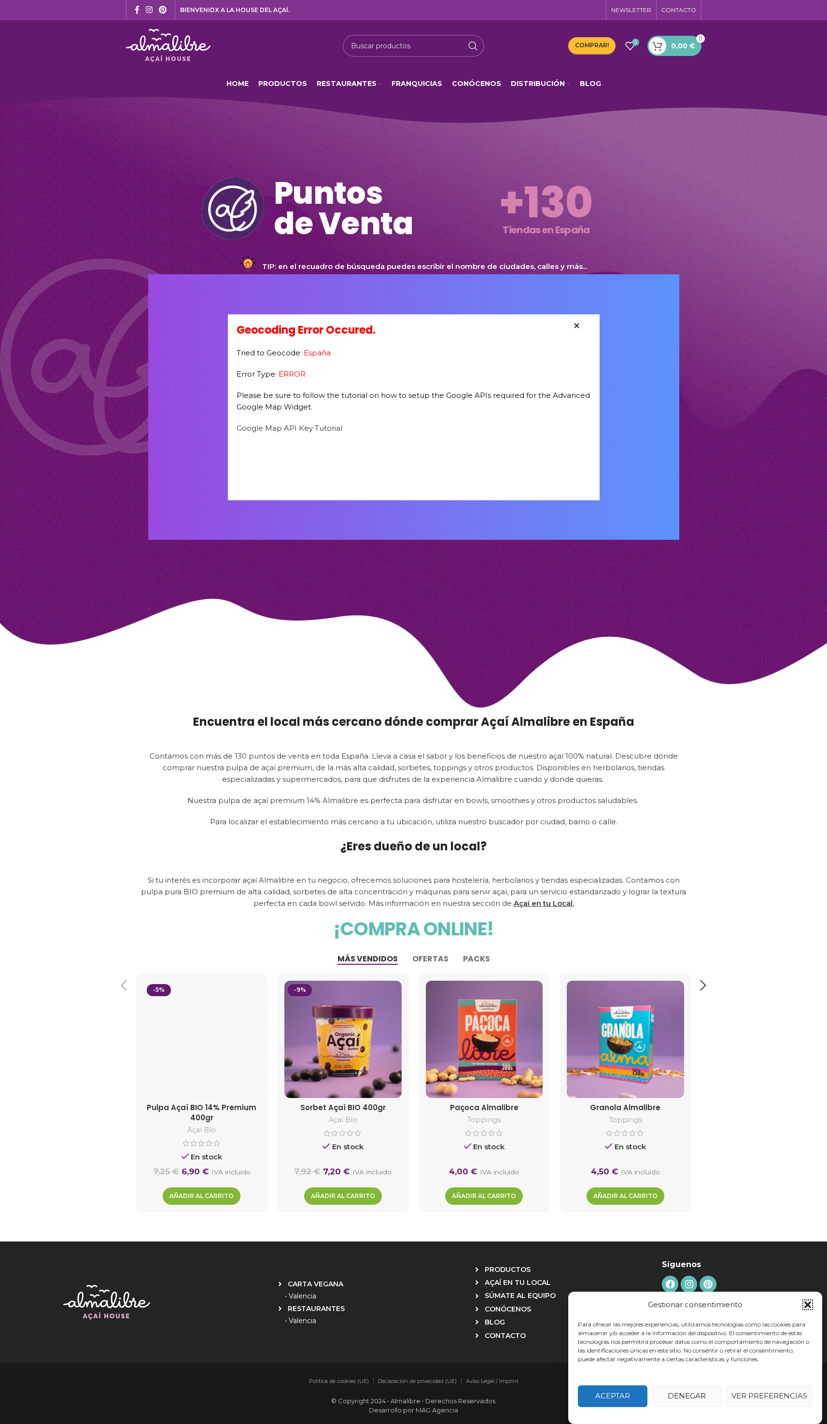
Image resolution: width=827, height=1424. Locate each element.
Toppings (484, 1119)
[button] (808, 1305)
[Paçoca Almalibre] (484, 1039)
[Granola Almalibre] (625, 1039)
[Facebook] (670, 1284)
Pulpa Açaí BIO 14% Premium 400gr (201, 1112)
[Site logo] (168, 44)
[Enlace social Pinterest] (163, 9)
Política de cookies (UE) (339, 1381)
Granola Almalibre (625, 1107)
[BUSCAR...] (473, 46)
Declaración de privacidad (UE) (417, 1381)
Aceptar (612, 1396)
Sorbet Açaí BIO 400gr (343, 1107)
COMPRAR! (592, 45)
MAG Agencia (437, 1410)
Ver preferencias (769, 1396)
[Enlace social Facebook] (137, 9)
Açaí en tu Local (543, 903)
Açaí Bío (201, 1130)
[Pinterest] (708, 1284)
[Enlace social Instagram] (149, 9)
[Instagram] (689, 1284)
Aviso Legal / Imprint (492, 1381)
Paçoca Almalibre (484, 1107)
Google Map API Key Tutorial (289, 428)
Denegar (687, 1396)
